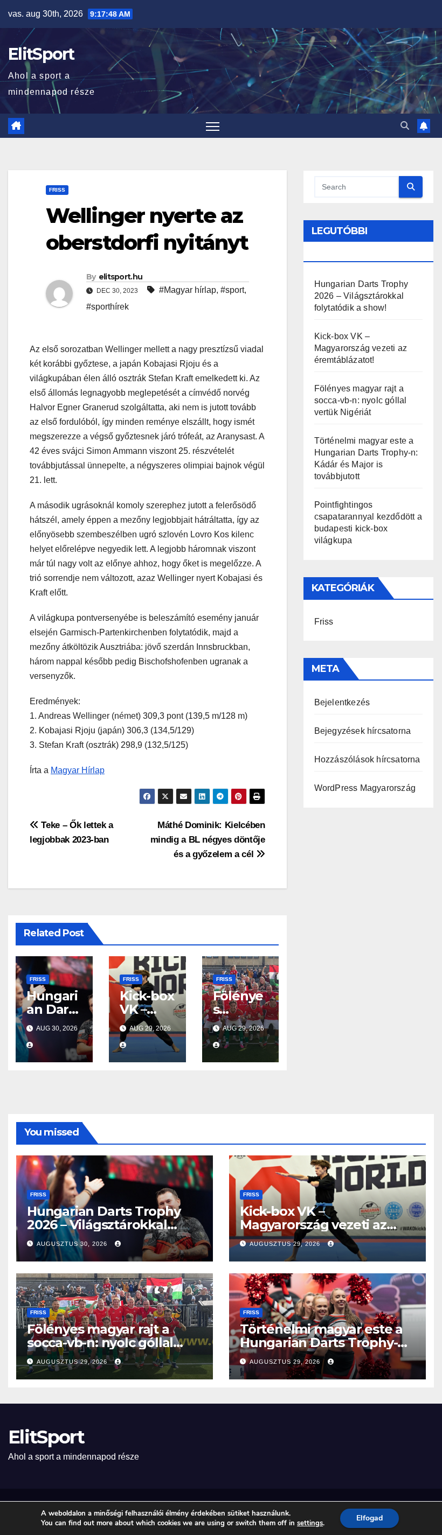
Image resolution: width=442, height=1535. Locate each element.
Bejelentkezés (342, 702)
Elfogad (369, 1518)
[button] (404, 125)
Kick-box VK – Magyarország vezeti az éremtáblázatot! (360, 348)
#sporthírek (107, 306)
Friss (57, 190)
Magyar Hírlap (78, 770)
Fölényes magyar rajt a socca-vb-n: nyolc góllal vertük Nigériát (360, 400)
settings (310, 1523)
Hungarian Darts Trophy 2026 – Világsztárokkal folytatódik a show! (361, 295)
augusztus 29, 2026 (286, 1243)
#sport (232, 290)
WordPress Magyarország (365, 788)
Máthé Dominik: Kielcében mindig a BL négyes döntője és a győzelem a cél (207, 839)
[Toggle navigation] (212, 125)
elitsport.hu (121, 277)
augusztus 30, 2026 (73, 1243)
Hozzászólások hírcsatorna (367, 759)
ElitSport (41, 54)
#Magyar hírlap (187, 290)
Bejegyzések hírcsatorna (362, 730)
